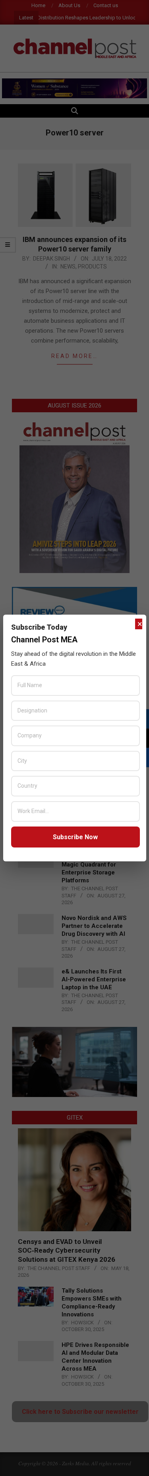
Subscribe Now (75, 837)
